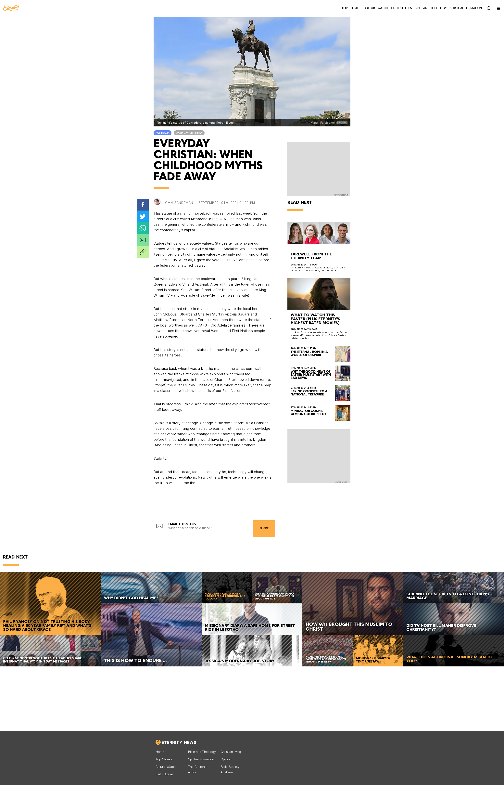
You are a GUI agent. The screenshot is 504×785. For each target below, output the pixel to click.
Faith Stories (165, 774)
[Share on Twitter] (143, 216)
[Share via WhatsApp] (143, 228)
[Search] (489, 8)
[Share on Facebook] (143, 205)
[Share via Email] (143, 240)
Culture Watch (166, 767)
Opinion (226, 759)
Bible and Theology (202, 752)
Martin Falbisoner (323, 122)
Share (264, 528)
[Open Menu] (498, 8)
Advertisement (341, 195)
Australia (163, 132)
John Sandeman (178, 203)
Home (160, 752)
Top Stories (164, 759)
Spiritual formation (201, 759)
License (342, 123)
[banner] (11, 8)
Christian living (231, 752)
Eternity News (179, 742)
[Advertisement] (318, 456)
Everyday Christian (189, 132)
